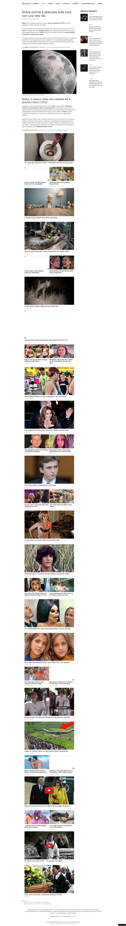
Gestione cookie (122, 924)
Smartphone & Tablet (88, 3)
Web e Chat (66, 3)
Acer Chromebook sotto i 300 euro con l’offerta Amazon (38, 903)
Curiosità (76, 3)
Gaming (50, 3)
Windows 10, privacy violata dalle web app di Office (55, 47)
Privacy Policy (66, 923)
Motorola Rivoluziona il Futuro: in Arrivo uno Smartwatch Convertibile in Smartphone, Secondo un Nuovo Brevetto (95, 42)
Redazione (58, 923)
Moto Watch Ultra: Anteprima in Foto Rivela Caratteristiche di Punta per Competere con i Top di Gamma (95, 84)
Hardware (35, 3)
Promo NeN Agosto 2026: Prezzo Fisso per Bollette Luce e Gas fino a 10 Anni (96, 18)
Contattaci (73, 916)
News (43, 3)
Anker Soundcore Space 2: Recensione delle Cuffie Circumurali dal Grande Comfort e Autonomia (95, 70)
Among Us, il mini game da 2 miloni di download (54, 130)
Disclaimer (73, 923)
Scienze (100, 3)
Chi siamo (52, 923)
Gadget (57, 3)
